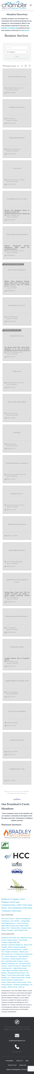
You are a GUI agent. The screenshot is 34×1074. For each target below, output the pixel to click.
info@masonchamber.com (17, 1040)
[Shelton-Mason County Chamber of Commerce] (15, 5)
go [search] (17, 56)
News (26, 1060)
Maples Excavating (12, 970)
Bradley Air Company (10, 899)
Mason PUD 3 (5, 928)
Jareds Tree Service (14, 966)
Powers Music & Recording (15, 975)
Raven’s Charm (15, 928)
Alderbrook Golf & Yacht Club (10, 938)
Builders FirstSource (11, 952)
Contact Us (19, 1060)
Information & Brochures (21, 793)
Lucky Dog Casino (22, 923)
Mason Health (24, 926)
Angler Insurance (12, 940)
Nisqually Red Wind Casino (16, 973)
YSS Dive (21, 987)
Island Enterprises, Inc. (8, 923)
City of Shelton (15, 921)
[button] (4, 66)
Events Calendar (19, 791)
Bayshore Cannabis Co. (16, 945)
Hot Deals (26, 791)
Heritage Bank (25, 921)
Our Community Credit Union (20, 908)
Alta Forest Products (8, 918)
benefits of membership (9, 28)
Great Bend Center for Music (14, 961)
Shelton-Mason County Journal (16, 982)
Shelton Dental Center (18, 977)
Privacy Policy (12, 1065)
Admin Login (22, 1065)
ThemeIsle (24, 1069)
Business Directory (9, 791)
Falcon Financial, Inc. (11, 956)
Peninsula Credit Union (11, 911)
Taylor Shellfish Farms (21, 930)
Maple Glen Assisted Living (10, 926)
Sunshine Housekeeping (21, 985)
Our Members (9, 1060)
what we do (25, 30)
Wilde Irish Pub (12, 987)
